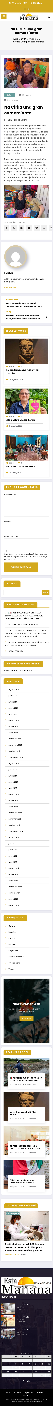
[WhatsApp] (44, 228)
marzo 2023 (13, 905)
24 (49, 1381)
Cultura (9, 95)
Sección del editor (16, 957)
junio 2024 (12, 849)
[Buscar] (49, 17)
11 (8, 1377)
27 (23, 1385)
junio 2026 (12, 702)
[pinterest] (37, 228)
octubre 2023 (14, 893)
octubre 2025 (14, 751)
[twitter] (14, 228)
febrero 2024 (13, 874)
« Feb (24, 1391)
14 (29, 1377)
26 (16, 1385)
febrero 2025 (13, 800)
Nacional (12, 944)
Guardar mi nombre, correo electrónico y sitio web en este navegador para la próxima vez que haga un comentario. (25, 556)
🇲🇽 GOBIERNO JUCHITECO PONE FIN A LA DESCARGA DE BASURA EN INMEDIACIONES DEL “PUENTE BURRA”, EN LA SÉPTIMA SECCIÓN (24, 616)
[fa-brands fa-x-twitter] (28, 9)
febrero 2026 (13, 726)
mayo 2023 (13, 899)
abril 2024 (12, 862)
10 (49, 1373)
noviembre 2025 (15, 745)
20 (22, 1381)
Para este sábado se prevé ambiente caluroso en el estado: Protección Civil (24, 305)
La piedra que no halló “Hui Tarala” (22, 371)
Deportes (12, 932)
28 (29, 1385)
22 (36, 1381)
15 (36, 1377)
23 (42, 1381)
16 (42, 1377)
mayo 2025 (13, 782)
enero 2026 (13, 732)
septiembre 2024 (15, 831)
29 (36, 1385)
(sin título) (25, 1314)
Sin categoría (14, 963)
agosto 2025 (14, 763)
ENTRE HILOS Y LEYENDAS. (21, 466)
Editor (8, 273)
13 (22, 1377)
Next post (10, 312)
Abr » (29, 1391)
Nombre (7, 521)
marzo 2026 (13, 720)
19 (16, 1381)
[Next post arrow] (46, 317)
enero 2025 (13, 806)
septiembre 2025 (15, 757)
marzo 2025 (13, 794)
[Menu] (4, 16)
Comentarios (10, 494)
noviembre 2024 (15, 819)
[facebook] (6, 228)
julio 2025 (12, 769)
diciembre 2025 (15, 739)
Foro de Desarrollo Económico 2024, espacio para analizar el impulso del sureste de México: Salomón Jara (23, 317)
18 (8, 1381)
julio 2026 (12, 696)
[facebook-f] (25, 9)
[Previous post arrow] (46, 303)
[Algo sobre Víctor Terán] (26, 401)
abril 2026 (12, 714)
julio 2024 (12, 843)
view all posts (10, 288)
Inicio (8, 1402)
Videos (11, 969)
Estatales (12, 938)
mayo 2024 (13, 856)
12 (16, 1377)
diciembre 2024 (15, 813)
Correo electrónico (12, 536)
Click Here (26, 1018)
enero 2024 (13, 880)
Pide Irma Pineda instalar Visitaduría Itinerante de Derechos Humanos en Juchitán (25, 1181)
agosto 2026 (14, 689)
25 (8, 1385)
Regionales (13, 950)
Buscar (12, 583)
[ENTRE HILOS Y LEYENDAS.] (26, 447)
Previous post (12, 300)
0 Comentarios (12, 100)
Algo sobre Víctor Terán (20, 420)
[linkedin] (21, 228)
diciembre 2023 (15, 887)
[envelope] (29, 228)
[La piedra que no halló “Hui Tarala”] (26, 351)
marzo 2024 (13, 868)
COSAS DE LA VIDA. (16, 651)
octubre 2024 (14, 825)
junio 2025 (12, 776)
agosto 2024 (14, 837)
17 (49, 1377)
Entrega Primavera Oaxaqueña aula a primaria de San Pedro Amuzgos (26, 1259)
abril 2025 (12, 788)
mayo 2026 (13, 708)
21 (29, 1381)
